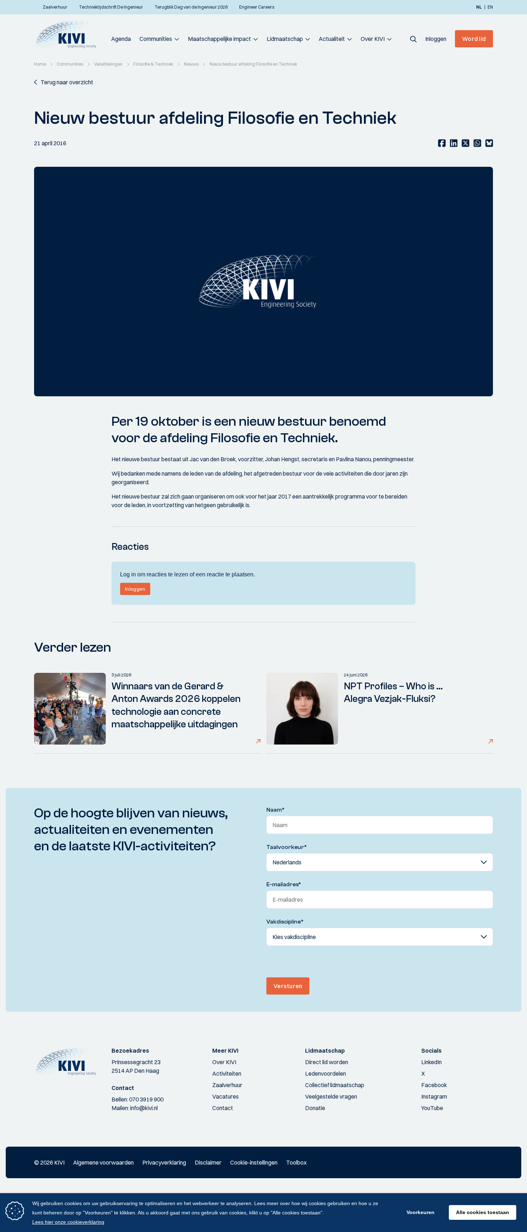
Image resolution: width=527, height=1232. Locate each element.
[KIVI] (69, 34)
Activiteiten (226, 1073)
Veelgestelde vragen (331, 1096)
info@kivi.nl (144, 1107)
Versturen (288, 986)
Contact (222, 1107)
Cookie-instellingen (253, 1162)
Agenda (121, 38)
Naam (275, 810)
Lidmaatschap (285, 38)
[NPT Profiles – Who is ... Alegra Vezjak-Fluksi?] (302, 709)
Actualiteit (332, 38)
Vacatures (225, 1096)
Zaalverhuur (227, 1085)
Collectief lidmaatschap (334, 1085)
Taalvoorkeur (286, 847)
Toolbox (296, 1162)
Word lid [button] (474, 38)
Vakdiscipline (285, 922)
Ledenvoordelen (325, 1073)
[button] (413, 39)
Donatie (315, 1107)
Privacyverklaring (164, 1162)
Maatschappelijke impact (219, 38)
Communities (155, 38)
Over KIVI (373, 38)
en (490, 7)
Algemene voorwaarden (103, 1162)
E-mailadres (283, 884)
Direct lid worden (326, 1062)
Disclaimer (208, 1162)
